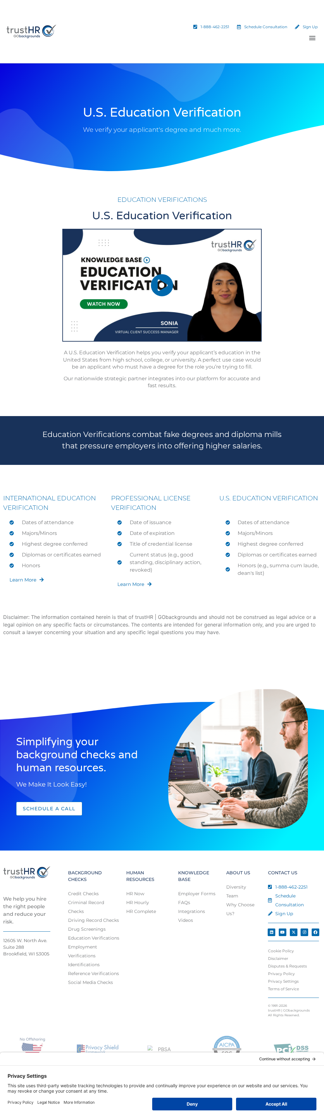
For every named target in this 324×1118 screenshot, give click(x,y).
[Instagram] (304, 932)
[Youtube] (282, 932)
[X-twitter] (293, 932)
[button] (312, 37)
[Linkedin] (271, 932)
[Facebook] (315, 932)
